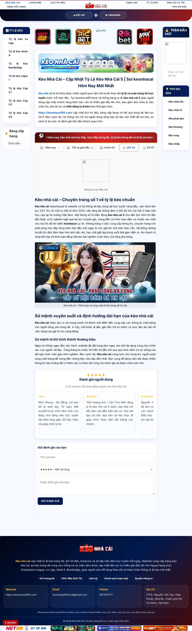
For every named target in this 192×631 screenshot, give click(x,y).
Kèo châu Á (175, 110)
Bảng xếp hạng (16, 6)
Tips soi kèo (179, 6)
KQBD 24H (131, 2)
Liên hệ (93, 578)
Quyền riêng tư (144, 578)
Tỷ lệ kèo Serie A (18, 53)
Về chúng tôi (47, 578)
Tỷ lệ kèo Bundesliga (18, 65)
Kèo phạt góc (176, 118)
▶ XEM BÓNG (113, 15)
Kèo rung (174, 135)
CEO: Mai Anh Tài (71, 578)
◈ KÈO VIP (79, 15)
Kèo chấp (174, 143)
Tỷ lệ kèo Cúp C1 (18, 90)
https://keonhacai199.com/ (21, 594)
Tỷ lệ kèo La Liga (18, 40)
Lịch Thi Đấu (57, 2)
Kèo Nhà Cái (12, 2)
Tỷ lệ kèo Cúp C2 (18, 102)
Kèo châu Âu (176, 101)
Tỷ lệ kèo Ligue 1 (18, 77)
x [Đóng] (10, 622)
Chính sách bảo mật (116, 578)
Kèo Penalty (176, 126)
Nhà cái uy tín (176, 2)
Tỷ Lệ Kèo (152, 2)
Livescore (35, 2)
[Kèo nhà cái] (96, 548)
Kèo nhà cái (23, 561)
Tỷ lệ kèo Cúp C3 (18, 114)
